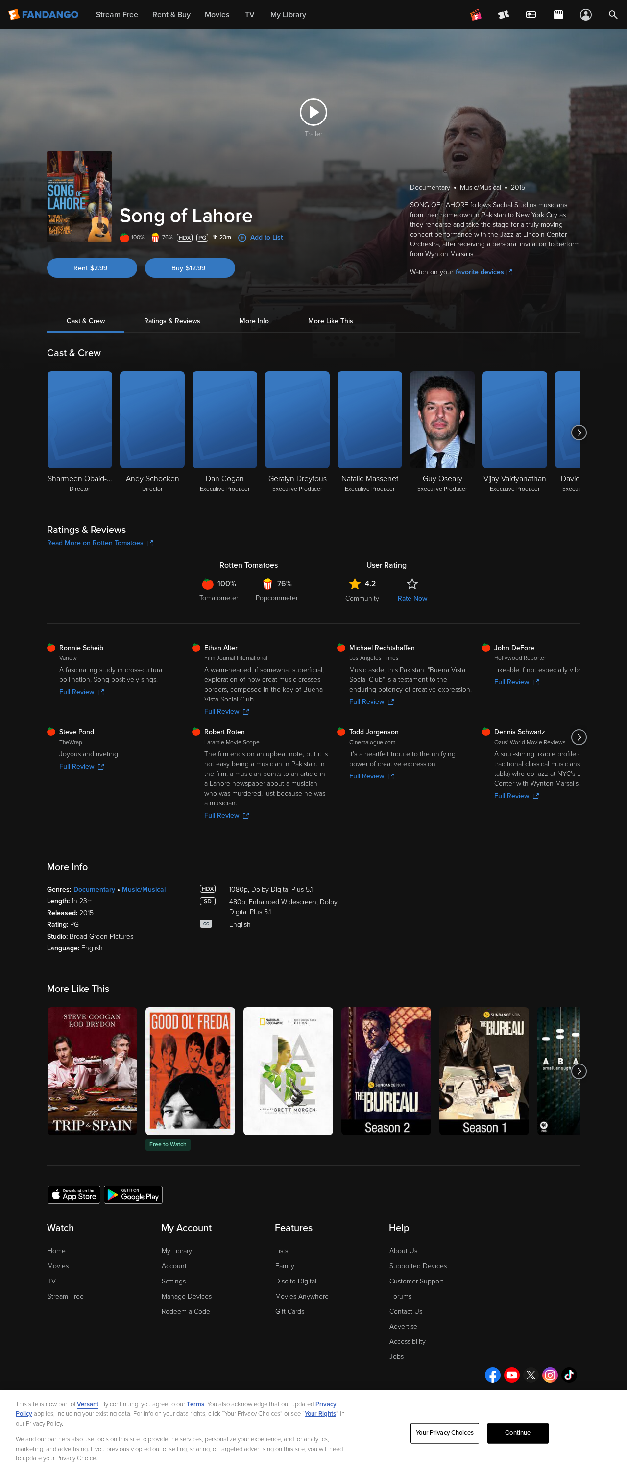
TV (52, 1281)
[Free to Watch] (190, 1071)
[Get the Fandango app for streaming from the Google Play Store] (133, 1194)
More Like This (330, 321)
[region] (313, 1432)
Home (57, 1251)
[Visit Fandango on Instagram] (550, 1375)
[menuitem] (531, 14)
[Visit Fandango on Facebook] (492, 1375)
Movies (58, 1266)
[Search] (613, 14)
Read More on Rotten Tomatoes (95, 543)
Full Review (76, 692)
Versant (87, 1404)
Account (174, 1266)
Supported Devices (418, 1266)
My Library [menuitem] (288, 15)
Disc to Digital (295, 1281)
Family (284, 1266)
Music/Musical (144, 889)
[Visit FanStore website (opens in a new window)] (558, 14)
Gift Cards (289, 1311)
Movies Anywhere (302, 1296)
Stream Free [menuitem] (117, 15)
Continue (518, 1433)
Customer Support (416, 1281)
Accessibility (407, 1341)
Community (362, 598)
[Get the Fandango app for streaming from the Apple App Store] (74, 1194)
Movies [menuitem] (217, 15)
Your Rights (320, 1414)
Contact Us (405, 1311)
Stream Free (66, 1296)
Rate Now (412, 598)
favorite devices (480, 272)
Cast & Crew (86, 321)
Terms (195, 1404)
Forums (400, 1296)
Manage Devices (187, 1296)
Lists (281, 1251)
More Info (254, 321)
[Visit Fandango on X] (531, 1375)
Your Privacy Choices (445, 1433)
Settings (174, 1281)
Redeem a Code (186, 1311)
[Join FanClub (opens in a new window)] (476, 14)
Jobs (396, 1357)
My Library (177, 1251)
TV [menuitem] (250, 15)
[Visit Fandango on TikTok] (569, 1375)
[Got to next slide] (579, 432)
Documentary (94, 889)
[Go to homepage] (44, 14)
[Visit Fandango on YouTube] (512, 1375)
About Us (403, 1251)
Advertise (403, 1326)
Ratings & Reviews (172, 321)
